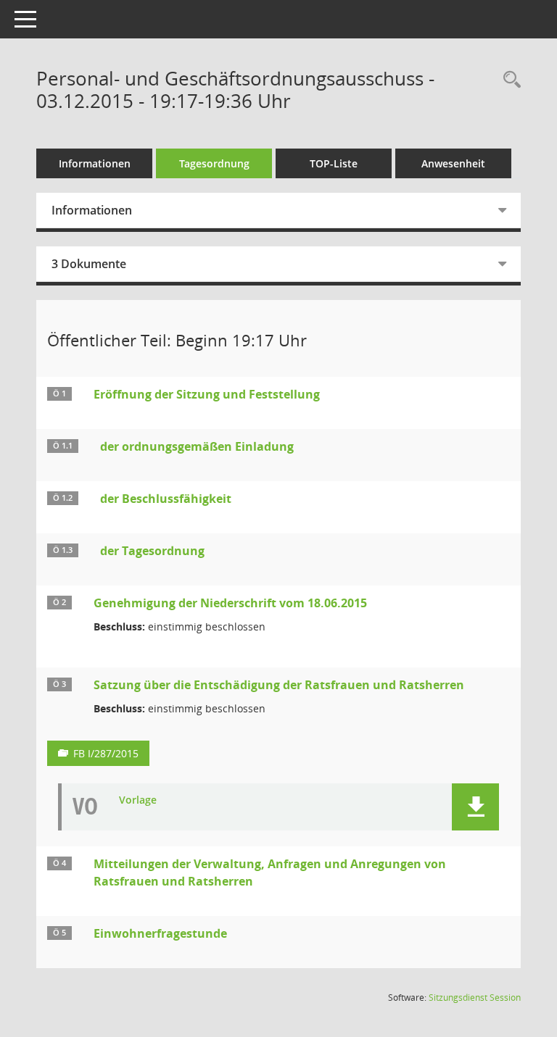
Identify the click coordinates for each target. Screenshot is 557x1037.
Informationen (95, 163)
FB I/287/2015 (106, 753)
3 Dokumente (88, 264)
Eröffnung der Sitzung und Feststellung (207, 394)
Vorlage (138, 800)
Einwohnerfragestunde (160, 933)
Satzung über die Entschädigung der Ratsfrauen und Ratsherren (279, 685)
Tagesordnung (214, 163)
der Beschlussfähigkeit (165, 499)
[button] (475, 806)
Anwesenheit (453, 163)
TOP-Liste (334, 163)
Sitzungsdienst (475, 997)
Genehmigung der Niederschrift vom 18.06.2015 (230, 603)
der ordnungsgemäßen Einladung (197, 446)
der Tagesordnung (152, 551)
